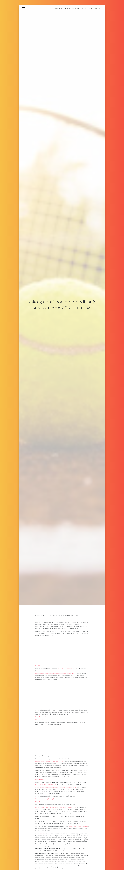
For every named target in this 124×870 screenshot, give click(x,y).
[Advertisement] (62, 651)
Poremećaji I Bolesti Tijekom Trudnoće (69, 8)
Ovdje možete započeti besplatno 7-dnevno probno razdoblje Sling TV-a (55, 807)
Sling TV (37, 801)
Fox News (42, 833)
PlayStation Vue (39, 779)
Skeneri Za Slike (85, 8)
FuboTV (37, 666)
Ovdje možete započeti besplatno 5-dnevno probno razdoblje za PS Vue (55, 787)
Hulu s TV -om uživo (41, 717)
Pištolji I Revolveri (96, 8)
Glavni (56, 8)
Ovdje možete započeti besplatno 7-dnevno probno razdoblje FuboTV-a (56, 673)
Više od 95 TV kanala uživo (64, 668)
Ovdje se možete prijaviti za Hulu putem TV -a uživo (50, 761)
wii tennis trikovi (40, 720)
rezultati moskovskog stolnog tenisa (45, 799)
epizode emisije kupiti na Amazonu (78, 826)
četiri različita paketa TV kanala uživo (45, 784)
